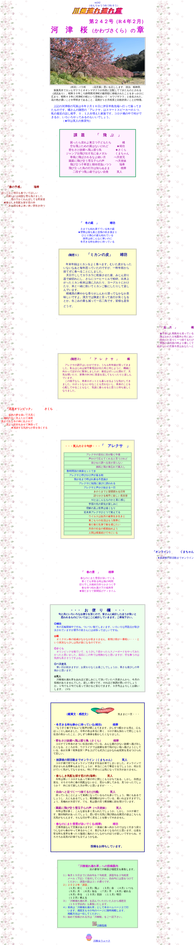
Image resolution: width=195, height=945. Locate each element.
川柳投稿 (102, 925)
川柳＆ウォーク (101, 941)
